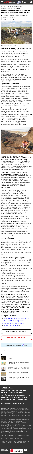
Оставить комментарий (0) (16, 337)
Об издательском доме (9, 390)
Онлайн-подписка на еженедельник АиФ (15, 395)
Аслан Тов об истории (11, 325)
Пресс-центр (23, 390)
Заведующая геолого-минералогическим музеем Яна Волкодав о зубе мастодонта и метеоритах (18, 368)
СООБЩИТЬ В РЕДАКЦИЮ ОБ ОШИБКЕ (13, 403)
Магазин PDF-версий (16, 393)
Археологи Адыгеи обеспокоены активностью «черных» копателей (14, 322)
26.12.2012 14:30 (5, 6)
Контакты (4, 393)
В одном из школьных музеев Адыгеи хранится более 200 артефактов (15, 319)
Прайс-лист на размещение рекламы (14, 397)
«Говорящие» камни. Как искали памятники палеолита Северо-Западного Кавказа (18, 378)
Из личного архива (10, 45)
